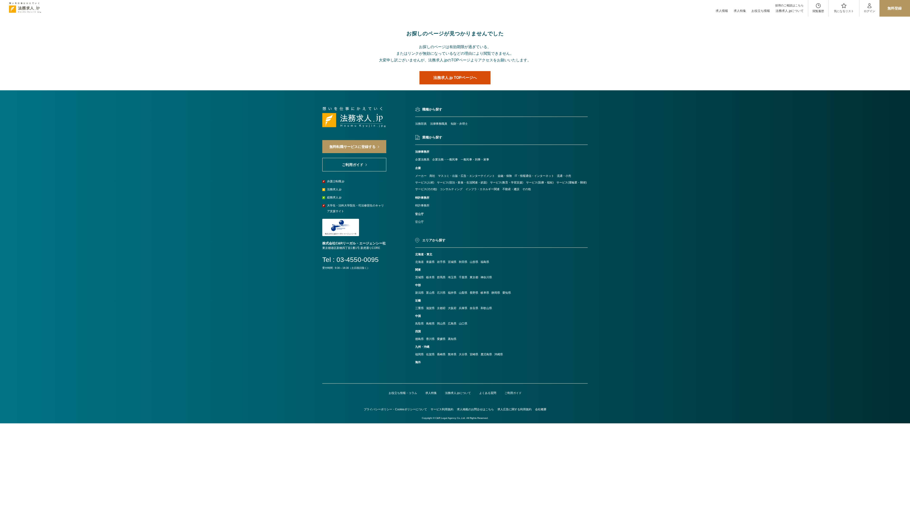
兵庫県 (463, 308)
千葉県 (463, 277)
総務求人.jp (334, 197)
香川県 (430, 339)
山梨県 (463, 292)
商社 (432, 176)
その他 (526, 189)
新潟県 (419, 292)
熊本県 (452, 354)
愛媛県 (441, 339)
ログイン (869, 11)
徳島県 (419, 339)
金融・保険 (505, 176)
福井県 (452, 292)
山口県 (463, 323)
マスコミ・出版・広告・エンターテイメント (466, 176)
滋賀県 (430, 308)
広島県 (452, 323)
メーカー (421, 176)
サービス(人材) (424, 182)
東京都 (474, 277)
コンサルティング (451, 189)
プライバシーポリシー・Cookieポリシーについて (395, 409)
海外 (418, 362)
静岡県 (495, 292)
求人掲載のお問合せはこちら (475, 409)
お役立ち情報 (760, 11)
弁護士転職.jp (335, 181)
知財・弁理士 (459, 123)
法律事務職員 (438, 123)
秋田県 (463, 262)
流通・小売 (564, 176)
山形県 (474, 262)
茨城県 (419, 277)
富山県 (430, 292)
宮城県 (452, 262)
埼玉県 (452, 277)
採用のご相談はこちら (789, 5)
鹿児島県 (486, 354)
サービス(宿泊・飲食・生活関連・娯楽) (462, 182)
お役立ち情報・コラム (403, 393)
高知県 (452, 339)
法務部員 (421, 123)
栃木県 (430, 277)
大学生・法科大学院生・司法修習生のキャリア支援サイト (355, 208)
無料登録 (894, 8)
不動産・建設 (510, 189)
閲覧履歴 (818, 11)
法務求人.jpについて (790, 11)
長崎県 (441, 354)
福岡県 (419, 354)
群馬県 (441, 277)
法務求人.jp (334, 189)
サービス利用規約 (442, 409)
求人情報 (722, 11)
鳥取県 (419, 323)
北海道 (419, 262)
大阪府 (452, 308)
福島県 (485, 262)
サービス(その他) (426, 189)
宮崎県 (474, 354)
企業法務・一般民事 (445, 159)
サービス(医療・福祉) (540, 182)
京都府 (441, 308)
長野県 (474, 292)
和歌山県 (486, 308)
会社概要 (540, 409)
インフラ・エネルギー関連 (482, 189)
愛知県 (506, 292)
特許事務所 (422, 205)
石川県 (441, 292)
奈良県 (474, 308)
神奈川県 (486, 277)
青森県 (430, 262)
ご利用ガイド (513, 393)
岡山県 (441, 323)
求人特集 (740, 11)
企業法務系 (422, 159)
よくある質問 (487, 393)
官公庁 (419, 222)
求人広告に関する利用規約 (514, 409)
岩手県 (441, 262)
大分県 (463, 354)
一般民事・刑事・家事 (475, 159)
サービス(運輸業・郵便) (571, 182)
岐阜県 (485, 292)
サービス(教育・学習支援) (506, 182)
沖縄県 (498, 354)
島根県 (430, 323)
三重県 (419, 308)
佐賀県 (430, 354)
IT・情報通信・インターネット (534, 176)
